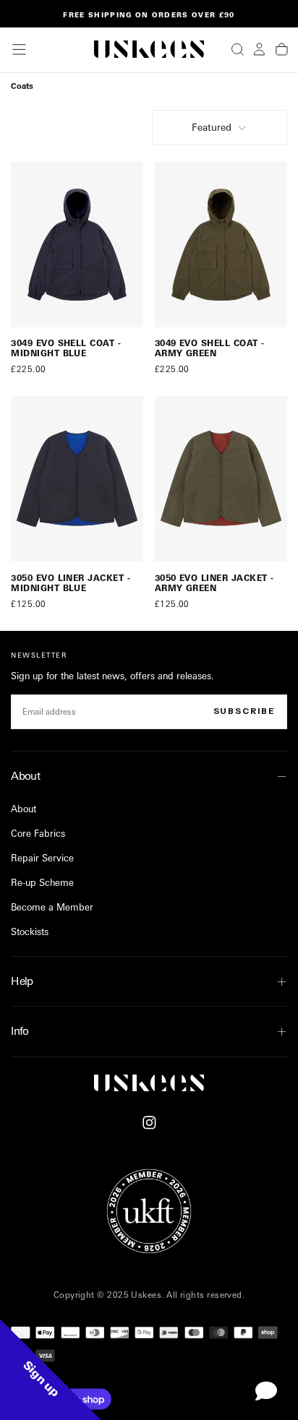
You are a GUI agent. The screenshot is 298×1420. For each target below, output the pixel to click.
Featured (211, 127)
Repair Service (42, 858)
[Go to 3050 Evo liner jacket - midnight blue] (77, 478)
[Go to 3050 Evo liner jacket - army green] (221, 478)
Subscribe (244, 711)
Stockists (29, 931)
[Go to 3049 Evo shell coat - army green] (221, 244)
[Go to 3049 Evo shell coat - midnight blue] (77, 244)
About (23, 808)
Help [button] (22, 981)
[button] (19, 49)
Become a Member (52, 907)
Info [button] (20, 1031)
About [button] (25, 776)
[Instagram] (149, 1122)
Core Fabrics (38, 833)
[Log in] (259, 49)
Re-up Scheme (42, 882)
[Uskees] (149, 1083)
